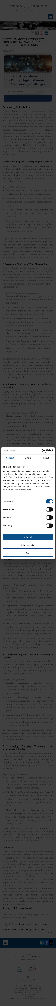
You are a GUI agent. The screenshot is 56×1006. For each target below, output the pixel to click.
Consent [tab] (10, 458)
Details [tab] (28, 458)
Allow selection (28, 545)
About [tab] (46, 458)
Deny (28, 553)
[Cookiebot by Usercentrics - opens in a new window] (41, 451)
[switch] (49, 509)
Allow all (28, 537)
